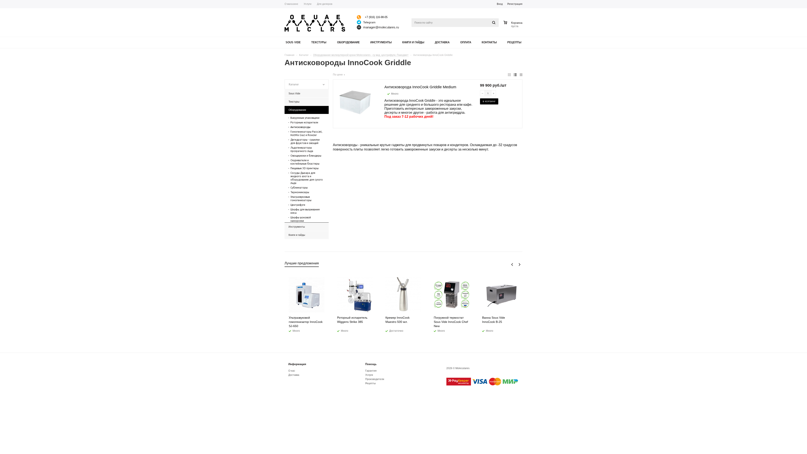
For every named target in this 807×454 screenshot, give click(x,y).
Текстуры (318, 42)
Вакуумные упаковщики (304, 117)
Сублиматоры (299, 187)
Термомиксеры (299, 192)
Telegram (369, 22)
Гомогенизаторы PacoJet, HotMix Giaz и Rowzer (306, 133)
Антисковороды (300, 127)
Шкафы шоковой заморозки (300, 219)
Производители (374, 379)
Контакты (489, 42)
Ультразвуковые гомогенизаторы (300, 198)
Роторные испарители (304, 122)
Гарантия (371, 370)
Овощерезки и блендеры (305, 155)
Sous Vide (293, 42)
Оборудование (348, 42)
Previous (512, 264)
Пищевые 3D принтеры (304, 168)
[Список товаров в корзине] (513, 25)
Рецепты (514, 42)
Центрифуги (297, 204)
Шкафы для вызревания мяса (305, 211)
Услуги (369, 374)
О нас (291, 370)
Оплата (465, 42)
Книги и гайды (413, 42)
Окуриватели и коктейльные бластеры (304, 162)
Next (519, 264)
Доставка (442, 42)
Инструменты (381, 42)
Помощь (371, 364)
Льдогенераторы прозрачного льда (301, 149)
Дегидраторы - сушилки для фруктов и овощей (305, 141)
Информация (297, 364)
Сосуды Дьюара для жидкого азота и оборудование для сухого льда (306, 178)
